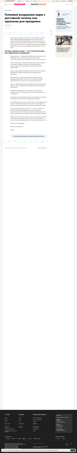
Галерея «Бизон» (36, 428)
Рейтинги (34, 421)
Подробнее (55, 450)
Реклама (21, 426)
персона (58, 11)
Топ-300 (34, 430)
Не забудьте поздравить (37, 419)
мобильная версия (36, 438)
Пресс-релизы (8, 10)
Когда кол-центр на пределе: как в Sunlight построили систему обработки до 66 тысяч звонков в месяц (64, 49)
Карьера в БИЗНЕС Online (9, 428)
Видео (20, 419)
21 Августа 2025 (8, 25)
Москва (61, 1)
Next (71, 30)
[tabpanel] (64, 20)
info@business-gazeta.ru (61, 422)
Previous (57, 30)
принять (72, 450)
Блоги (6, 421)
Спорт (8, 414)
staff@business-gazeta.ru (61, 430)
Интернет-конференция (37, 417)
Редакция (7, 426)
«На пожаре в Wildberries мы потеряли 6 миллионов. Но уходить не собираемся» (64, 21)
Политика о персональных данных (38, 443)
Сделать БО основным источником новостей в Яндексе (28, 136)
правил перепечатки (44, 447)
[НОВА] (19, 4)
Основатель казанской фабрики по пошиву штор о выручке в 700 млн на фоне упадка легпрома (63, 27)
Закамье (10, 4)
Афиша (6, 417)
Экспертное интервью (39, 414)
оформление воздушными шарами (22, 39)
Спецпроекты (36, 426)
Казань (53, 1)
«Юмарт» (64, 15)
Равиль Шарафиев (65, 14)
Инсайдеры (35, 423)
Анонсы (20, 417)
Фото (20, 421)
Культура (21, 414)
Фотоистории (21, 423)
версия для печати (43, 147)
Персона (6, 419)
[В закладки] (51, 30)
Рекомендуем (59, 46)
